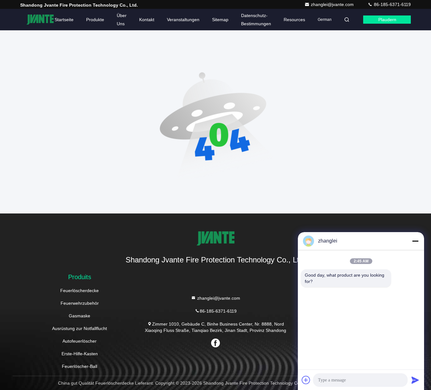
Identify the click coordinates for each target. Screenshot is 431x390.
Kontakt (146, 19)
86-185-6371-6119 (392, 4)
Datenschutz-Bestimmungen (256, 19)
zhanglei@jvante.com (333, 4)
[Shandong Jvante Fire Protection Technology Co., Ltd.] (40, 19)
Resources (294, 19)
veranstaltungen (183, 19)
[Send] (415, 380)
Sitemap (220, 19)
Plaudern (387, 19)
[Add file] (306, 380)
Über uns (122, 19)
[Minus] (415, 241)
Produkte (95, 19)
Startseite (64, 19)
